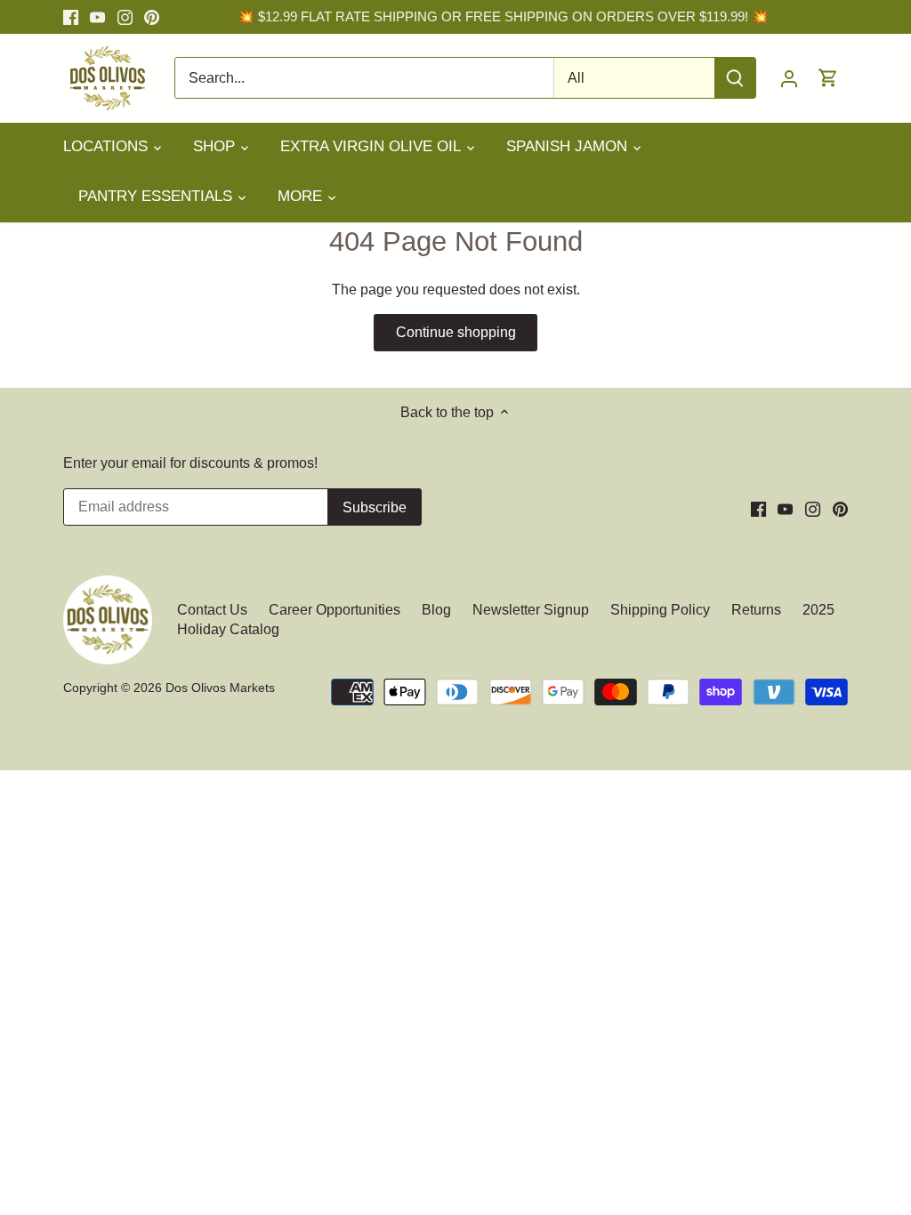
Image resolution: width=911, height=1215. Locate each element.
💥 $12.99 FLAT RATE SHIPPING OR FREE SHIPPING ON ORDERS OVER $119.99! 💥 (503, 16)
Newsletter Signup (530, 609)
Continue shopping (456, 332)
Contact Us (214, 609)
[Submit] (734, 78)
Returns (756, 609)
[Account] (789, 77)
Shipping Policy (660, 609)
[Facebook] (70, 17)
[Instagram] (125, 17)
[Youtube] (97, 17)
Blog (436, 609)
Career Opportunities (334, 609)
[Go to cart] (828, 77)
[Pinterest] (151, 17)
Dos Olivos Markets (220, 687)
